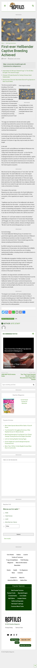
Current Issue (24, 399)
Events (9, 570)
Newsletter (17, 565)
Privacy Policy (9, 627)
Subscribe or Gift (25, 639)
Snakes (19, 554)
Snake (6, 512)
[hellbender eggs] (27, 94)
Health (15, 570)
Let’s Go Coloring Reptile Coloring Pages (15, 439)
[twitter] (11, 635)
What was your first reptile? (11, 509)
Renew (17, 642)
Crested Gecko (12, 595)
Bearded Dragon (22, 593)
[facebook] (16, 635)
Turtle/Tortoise (8, 516)
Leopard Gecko (21, 598)
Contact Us (24, 401)
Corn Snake (23, 595)
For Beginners (24, 570)
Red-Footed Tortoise (17, 590)
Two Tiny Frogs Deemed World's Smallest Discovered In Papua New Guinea (28, 377)
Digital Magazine (15, 639)
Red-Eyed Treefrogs (17, 603)
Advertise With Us (13, 580)
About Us (21, 577)
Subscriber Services (25, 645)
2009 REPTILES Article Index (8, 375)
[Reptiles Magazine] (16, 10)
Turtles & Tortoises (17, 557)
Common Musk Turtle (17, 606)
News (13, 572)
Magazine (10, 562)
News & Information (21, 562)
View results (7, 538)
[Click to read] (18, 345)
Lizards (25, 554)
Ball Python (11, 598)
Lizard (6, 519)
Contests (20, 572)
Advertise (24, 403)
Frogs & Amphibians (12, 560)
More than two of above (11, 522)
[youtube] (8, 635)
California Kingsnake (17, 601)
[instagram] (14, 635)
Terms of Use (19, 627)
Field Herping (24, 560)
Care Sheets (10, 554)
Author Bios (23, 580)
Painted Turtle (11, 593)
